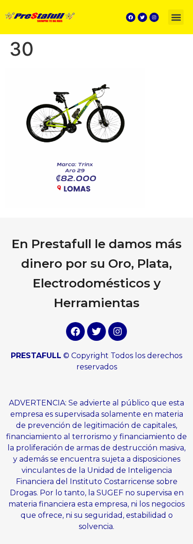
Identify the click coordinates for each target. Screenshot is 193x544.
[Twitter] (142, 17)
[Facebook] (130, 17)
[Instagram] (154, 17)
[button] (176, 17)
